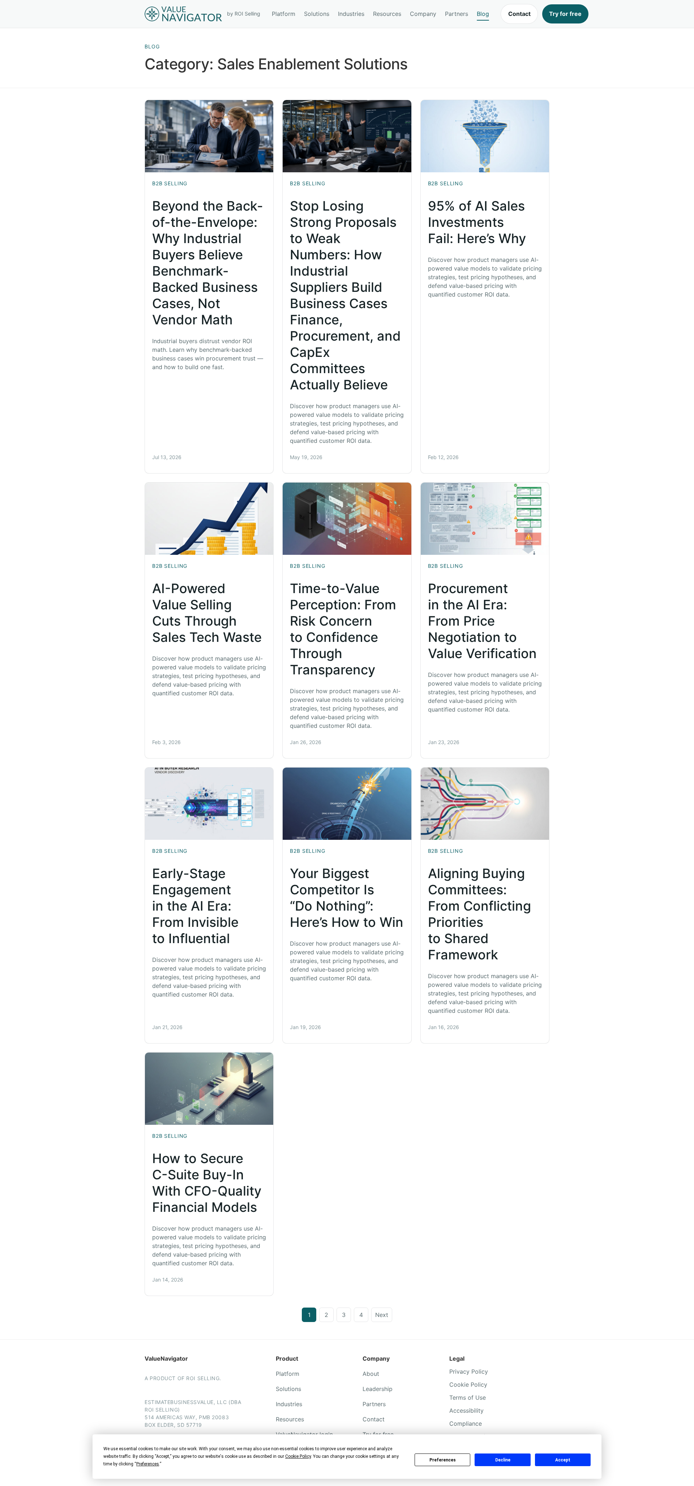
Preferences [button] (147, 1463)
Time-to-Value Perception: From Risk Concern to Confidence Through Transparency (343, 629)
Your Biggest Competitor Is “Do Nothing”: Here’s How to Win (346, 897)
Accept (562, 1460)
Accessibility (466, 1410)
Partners (456, 13)
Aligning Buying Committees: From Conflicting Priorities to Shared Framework (479, 914)
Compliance (465, 1423)
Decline (502, 1460)
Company (423, 13)
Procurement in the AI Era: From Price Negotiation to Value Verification (482, 620)
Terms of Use (467, 1397)
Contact (519, 13)
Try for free (565, 13)
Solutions (316, 13)
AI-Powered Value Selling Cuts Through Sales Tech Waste (207, 612)
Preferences (442, 1460)
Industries (351, 13)
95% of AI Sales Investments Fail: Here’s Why (477, 222)
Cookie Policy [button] (298, 1456)
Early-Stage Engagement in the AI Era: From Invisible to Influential (195, 905)
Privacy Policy (468, 1371)
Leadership (378, 1388)
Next (381, 1314)
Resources (387, 13)
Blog (483, 13)
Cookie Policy (468, 1384)
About (371, 1373)
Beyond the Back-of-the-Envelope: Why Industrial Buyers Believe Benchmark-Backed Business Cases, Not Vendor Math (207, 263)
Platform (283, 13)
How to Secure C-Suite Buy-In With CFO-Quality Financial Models (206, 1182)
